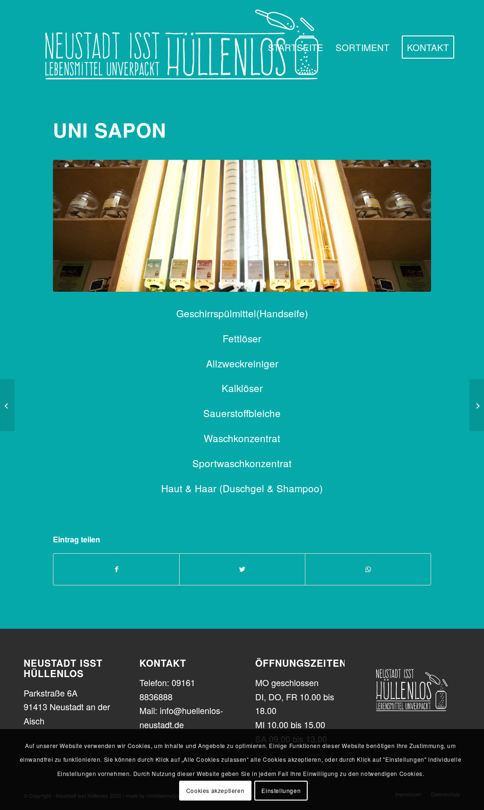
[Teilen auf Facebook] (116, 569)
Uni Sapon (109, 129)
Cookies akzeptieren (215, 790)
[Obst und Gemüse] (476, 405)
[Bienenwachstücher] (7, 405)
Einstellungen (281, 790)
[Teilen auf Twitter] (242, 569)
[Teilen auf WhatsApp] (368, 569)
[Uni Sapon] (242, 226)
